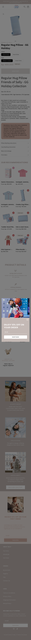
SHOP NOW (15, 337)
